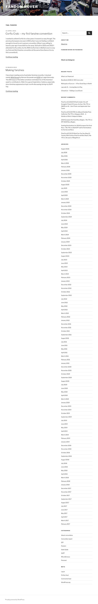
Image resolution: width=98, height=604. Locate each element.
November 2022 (66, 288)
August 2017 (65, 502)
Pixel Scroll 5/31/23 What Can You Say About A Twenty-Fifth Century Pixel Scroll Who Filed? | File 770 (76, 135)
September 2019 (66, 417)
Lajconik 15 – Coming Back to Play (71, 87)
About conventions (67, 535)
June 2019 (64, 424)
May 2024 (64, 227)
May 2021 (64, 349)
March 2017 (65, 520)
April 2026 (64, 159)
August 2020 (65, 381)
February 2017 (65, 524)
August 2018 (65, 459)
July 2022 (64, 299)
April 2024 (64, 231)
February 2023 (65, 277)
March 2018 (65, 477)
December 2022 (66, 284)
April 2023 (64, 270)
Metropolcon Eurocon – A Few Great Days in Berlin (76, 83)
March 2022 (65, 313)
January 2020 (65, 402)
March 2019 (65, 435)
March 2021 (65, 356)
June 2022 (64, 302)
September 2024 (66, 217)
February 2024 (65, 238)
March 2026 (65, 163)
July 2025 (64, 188)
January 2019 (65, 442)
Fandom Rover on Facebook (72, 49)
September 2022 (66, 295)
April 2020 (64, 395)
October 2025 (65, 181)
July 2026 (64, 152)
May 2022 (64, 306)
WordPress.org (65, 582)
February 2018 (65, 481)
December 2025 (66, 174)
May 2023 (64, 267)
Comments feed (66, 579)
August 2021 (65, 338)
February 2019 (65, 438)
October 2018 (65, 452)
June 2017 (64, 510)
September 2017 (66, 499)
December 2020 (66, 367)
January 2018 (65, 485)
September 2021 (66, 334)
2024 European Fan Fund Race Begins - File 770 (75, 120)
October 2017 (65, 495)
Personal (64, 560)
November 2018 (66, 449)
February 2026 (65, 167)
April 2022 (64, 309)
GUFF (63, 553)
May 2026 (64, 156)
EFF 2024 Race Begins (68, 122)
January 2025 (65, 202)
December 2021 (66, 324)
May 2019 (64, 427)
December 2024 (66, 206)
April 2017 (64, 517)
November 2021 (66, 327)
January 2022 (65, 320)
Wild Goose (15, 77)
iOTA (38, 77)
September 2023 (66, 252)
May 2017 (64, 513)
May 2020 (64, 392)
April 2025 (64, 195)
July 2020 (64, 384)
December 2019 (66, 406)
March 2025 (65, 199)
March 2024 (65, 234)
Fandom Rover (22, 7)
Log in (63, 571)
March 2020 (65, 399)
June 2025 (64, 192)
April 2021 (64, 352)
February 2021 (65, 359)
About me (64, 44)
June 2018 (64, 467)
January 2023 (65, 281)
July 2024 (64, 220)
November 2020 (66, 370)
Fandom (63, 546)
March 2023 (65, 274)
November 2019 (66, 410)
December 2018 (66, 445)
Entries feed (65, 575)
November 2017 (66, 492)
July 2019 (64, 420)
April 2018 (64, 474)
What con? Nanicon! (67, 76)
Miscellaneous (65, 557)
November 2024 (66, 209)
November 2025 (66, 177)
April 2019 (64, 431)
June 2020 (64, 388)
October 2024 (65, 213)
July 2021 (64, 342)
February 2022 (65, 317)
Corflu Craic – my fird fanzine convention (29, 33)
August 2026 (65, 149)
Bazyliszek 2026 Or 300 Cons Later (72, 80)
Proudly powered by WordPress (14, 599)
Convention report (66, 539)
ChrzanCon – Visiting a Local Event (71, 90)
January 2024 (65, 242)
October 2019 (65, 413)
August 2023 (65, 256)
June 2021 (64, 345)
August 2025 (65, 184)
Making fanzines (15, 70)
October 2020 (65, 374)
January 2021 (65, 363)
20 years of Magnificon (73, 137)
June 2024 (64, 224)
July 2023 (64, 259)
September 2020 (66, 377)
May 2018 (64, 470)
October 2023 (65, 249)
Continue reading (12, 57)
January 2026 (65, 170)
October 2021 (65, 331)
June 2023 (64, 263)
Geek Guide (64, 549)
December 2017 (66, 488)
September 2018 (66, 456)
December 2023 (66, 245)
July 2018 (64, 463)
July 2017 (64, 506)
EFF (62, 542)
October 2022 (65, 292)
